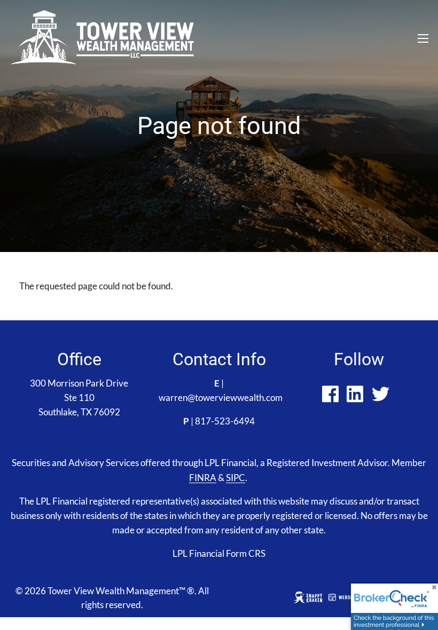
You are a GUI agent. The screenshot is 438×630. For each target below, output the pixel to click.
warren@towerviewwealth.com (221, 397)
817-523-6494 (225, 421)
